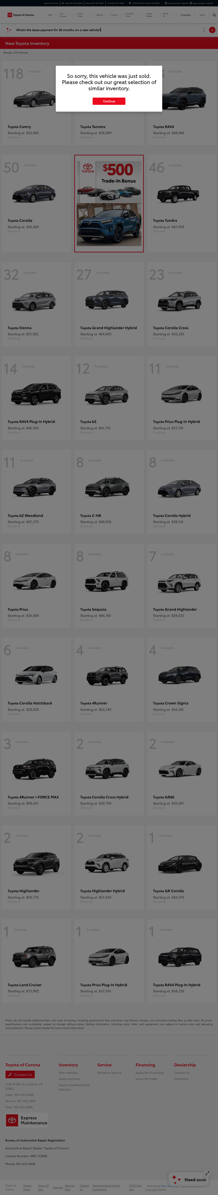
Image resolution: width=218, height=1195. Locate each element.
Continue (109, 101)
